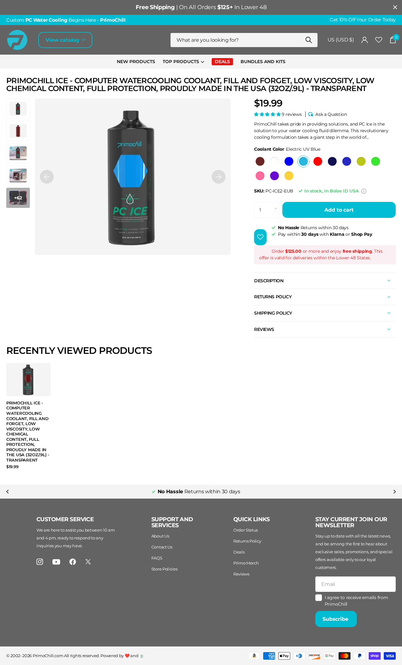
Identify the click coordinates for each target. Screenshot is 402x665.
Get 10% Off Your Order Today (363, 20)
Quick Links (251, 519)
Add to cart (338, 210)
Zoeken (309, 40)
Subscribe (336, 619)
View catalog (63, 40)
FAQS (156, 557)
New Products (136, 61)
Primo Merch (245, 562)
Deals (238, 551)
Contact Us (161, 546)
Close (395, 7)
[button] (47, 177)
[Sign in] (364, 40)
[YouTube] (56, 562)
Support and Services (172, 522)
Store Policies (164, 568)
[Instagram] (39, 562)
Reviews (241, 573)
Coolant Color (287, 149)
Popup (363, 191)
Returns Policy (247, 540)
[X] (88, 561)
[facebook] (72, 562)
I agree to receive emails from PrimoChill (356, 601)
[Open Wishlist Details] (378, 40)
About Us (160, 535)
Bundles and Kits (263, 61)
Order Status (245, 530)
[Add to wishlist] (260, 237)
